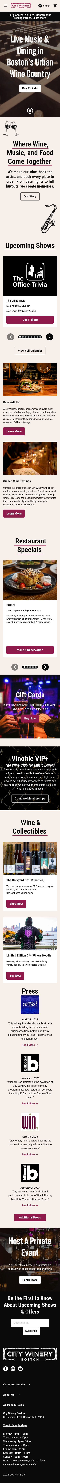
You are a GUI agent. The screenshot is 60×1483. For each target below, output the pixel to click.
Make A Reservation (30, 650)
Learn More (39, 17)
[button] (5, 5)
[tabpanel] (30, 69)
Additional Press (30, 1217)
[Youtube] (20, 1368)
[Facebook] (5, 1368)
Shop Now (16, 903)
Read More (28, 1044)
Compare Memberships (30, 798)
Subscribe (31, 1330)
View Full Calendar (30, 350)
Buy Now (30, 718)
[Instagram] (13, 1368)
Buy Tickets (30, 88)
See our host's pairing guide (19, 893)
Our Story (30, 196)
